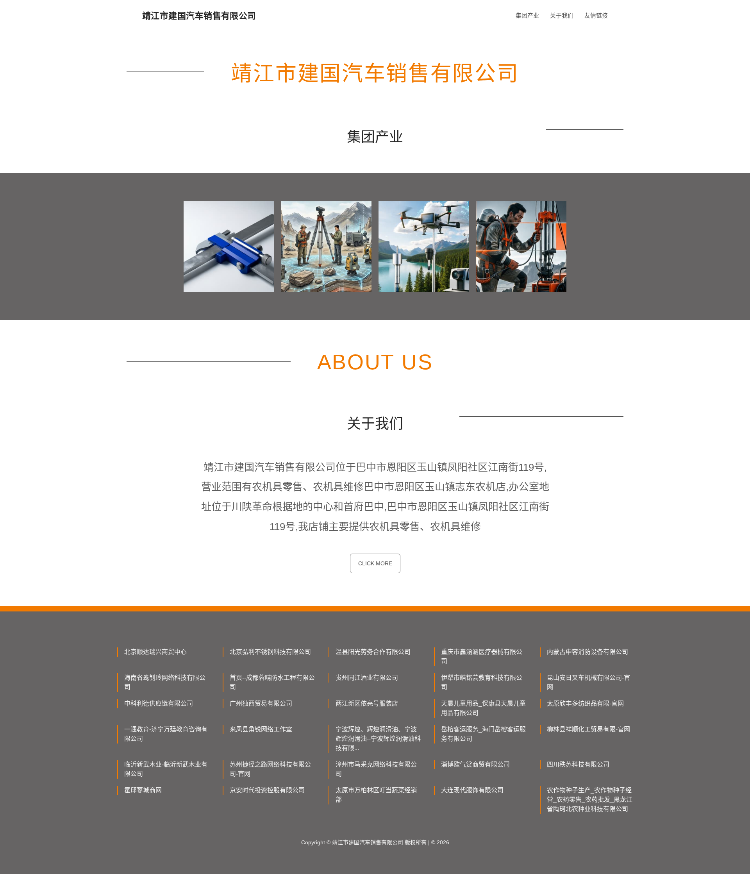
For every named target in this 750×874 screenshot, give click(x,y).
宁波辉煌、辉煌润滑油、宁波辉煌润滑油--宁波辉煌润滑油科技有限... (378, 738)
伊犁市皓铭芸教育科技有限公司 (481, 682)
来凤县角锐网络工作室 (261, 729)
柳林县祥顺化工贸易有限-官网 (588, 729)
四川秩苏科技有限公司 (578, 764)
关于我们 (561, 15)
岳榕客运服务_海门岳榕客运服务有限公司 (483, 734)
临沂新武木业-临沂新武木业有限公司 (165, 769)
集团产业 (527, 15)
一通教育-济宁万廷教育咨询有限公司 (165, 734)
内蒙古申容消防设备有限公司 (587, 652)
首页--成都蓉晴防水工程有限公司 (272, 682)
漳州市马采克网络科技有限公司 (376, 769)
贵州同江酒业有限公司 (367, 677)
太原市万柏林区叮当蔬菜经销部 (376, 795)
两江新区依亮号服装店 (367, 703)
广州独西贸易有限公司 (261, 703)
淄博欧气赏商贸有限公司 (475, 764)
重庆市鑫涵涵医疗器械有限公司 (481, 657)
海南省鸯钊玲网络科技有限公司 (164, 682)
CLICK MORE (375, 563)
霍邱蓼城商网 (143, 790)
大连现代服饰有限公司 (472, 790)
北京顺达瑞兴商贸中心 (155, 652)
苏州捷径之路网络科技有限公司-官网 (270, 769)
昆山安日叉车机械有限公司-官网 (588, 682)
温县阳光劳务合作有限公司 (373, 652)
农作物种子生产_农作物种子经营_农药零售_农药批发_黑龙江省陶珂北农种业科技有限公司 (589, 799)
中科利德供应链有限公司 (158, 703)
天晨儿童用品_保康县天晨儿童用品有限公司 (483, 708)
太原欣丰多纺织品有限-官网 (585, 703)
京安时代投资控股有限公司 (267, 790)
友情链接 (596, 15)
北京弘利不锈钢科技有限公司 (270, 652)
